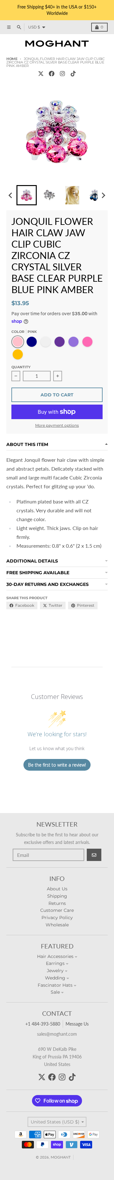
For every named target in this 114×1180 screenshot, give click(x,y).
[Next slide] (103, 195)
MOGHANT (61, 1157)
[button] (26, 195)
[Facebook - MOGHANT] (52, 73)
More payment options (57, 425)
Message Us (77, 1023)
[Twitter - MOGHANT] (41, 73)
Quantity (20, 367)
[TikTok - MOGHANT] (73, 73)
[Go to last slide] (10, 195)
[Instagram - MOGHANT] (62, 73)
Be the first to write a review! (57, 765)
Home (11, 59)
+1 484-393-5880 (42, 1023)
